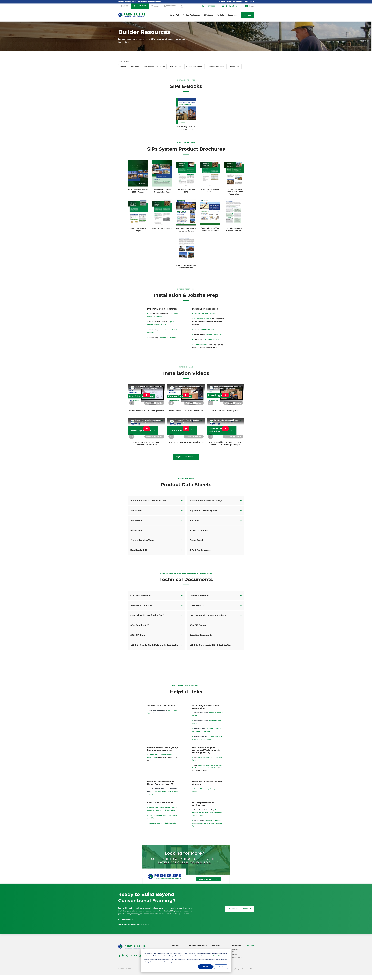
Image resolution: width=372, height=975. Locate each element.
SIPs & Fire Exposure (200, 550)
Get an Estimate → (125, 919)
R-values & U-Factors (141, 605)
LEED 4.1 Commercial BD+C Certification (210, 645)
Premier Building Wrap (142, 540)
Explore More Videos (184, 457)
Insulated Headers (198, 530)
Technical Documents (216, 67)
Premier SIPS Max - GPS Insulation (148, 500)
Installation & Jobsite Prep (154, 67)
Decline (221, 966)
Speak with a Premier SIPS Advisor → (133, 924)
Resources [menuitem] (232, 15)
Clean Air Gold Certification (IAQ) (147, 615)
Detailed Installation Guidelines (205, 313)
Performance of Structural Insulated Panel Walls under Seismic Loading (208, 812)
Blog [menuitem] (234, 952)
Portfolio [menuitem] (220, 15)
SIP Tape (194, 520)
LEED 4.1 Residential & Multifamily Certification (154, 645)
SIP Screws (136, 530)
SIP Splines (136, 510)
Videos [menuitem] (234, 954)
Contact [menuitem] (250, 945)
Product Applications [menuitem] (191, 15)
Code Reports (196, 605)
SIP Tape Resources (212, 339)
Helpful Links (234, 67)
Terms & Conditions (248, 969)
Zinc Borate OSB (138, 550)
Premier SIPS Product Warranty (205, 500)
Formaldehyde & (216, 736)
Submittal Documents (200, 635)
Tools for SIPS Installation (169, 338)
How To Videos (175, 67)
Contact (247, 15)
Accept (205, 966)
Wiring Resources (207, 329)
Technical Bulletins (199, 345)
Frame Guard (196, 540)
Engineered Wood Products (202, 739)
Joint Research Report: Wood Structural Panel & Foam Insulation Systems (207, 823)
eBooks (123, 67)
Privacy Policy (217, 956)
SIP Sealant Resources (214, 334)
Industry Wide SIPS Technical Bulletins (162, 823)
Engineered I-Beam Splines (203, 510)
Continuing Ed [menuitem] (237, 957)
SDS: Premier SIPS (139, 625)
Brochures (135, 67)
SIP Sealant (136, 520)
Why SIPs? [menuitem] (174, 15)
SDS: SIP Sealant (198, 625)
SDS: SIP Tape (137, 635)
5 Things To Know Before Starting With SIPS (235, 2)
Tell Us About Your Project (238, 909)
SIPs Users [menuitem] (208, 15)
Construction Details (201, 319)
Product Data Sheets (194, 67)
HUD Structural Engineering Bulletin (207, 615)
